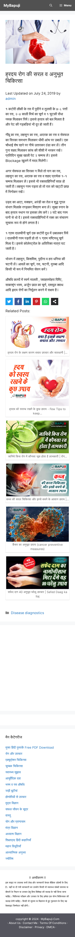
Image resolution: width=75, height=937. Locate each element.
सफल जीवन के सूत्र (16, 809)
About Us (15, 923)
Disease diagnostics (27, 613)
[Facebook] (18, 301)
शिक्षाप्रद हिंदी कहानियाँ (18, 840)
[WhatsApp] (45, 301)
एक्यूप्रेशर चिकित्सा (15, 760)
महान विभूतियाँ (13, 846)
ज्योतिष (9, 858)
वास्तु (8, 815)
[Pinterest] (36, 301)
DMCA (50, 927)
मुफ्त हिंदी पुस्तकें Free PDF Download (29, 747)
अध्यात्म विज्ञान (13, 834)
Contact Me (30, 923)
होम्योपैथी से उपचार (15, 797)
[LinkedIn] (27, 301)
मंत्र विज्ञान (11, 828)
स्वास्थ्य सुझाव (13, 772)
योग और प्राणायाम (15, 821)
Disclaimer (26, 927)
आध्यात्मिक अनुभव (15, 852)
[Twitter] (9, 301)
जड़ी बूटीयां (11, 791)
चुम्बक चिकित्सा (14, 766)
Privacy (39, 927)
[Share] (54, 301)
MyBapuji (12, 5)
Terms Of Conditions (53, 923)
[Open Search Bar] (51, 5)
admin (10, 99)
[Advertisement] (37, 668)
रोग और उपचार (13, 753)
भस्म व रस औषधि (15, 784)
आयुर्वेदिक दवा (13, 778)
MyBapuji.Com (50, 919)
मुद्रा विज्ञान (11, 803)
